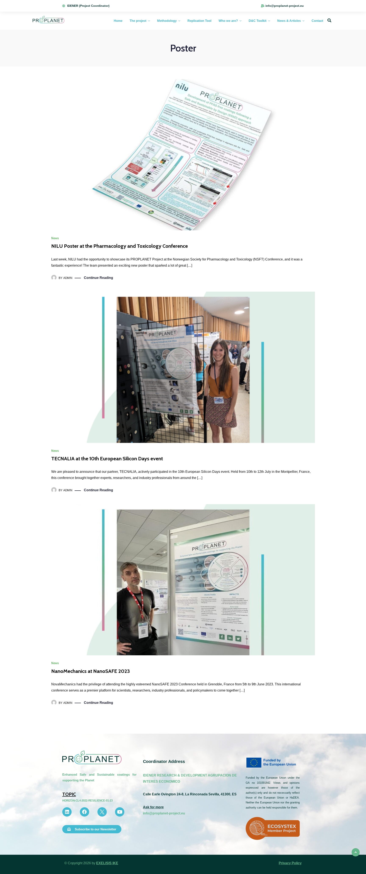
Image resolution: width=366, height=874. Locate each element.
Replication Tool (199, 20)
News (55, 238)
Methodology (167, 20)
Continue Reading (98, 278)
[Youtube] (119, 812)
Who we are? (228, 20)
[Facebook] (84, 812)
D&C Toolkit (257, 20)
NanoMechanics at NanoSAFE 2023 (90, 671)
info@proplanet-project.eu (164, 813)
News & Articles (289, 20)
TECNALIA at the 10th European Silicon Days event (107, 458)
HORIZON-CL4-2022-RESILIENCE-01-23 (87, 800)
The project (138, 20)
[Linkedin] (67, 812)
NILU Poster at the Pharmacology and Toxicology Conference (119, 246)
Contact (317, 20)
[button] (91, 829)
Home (118, 20)
